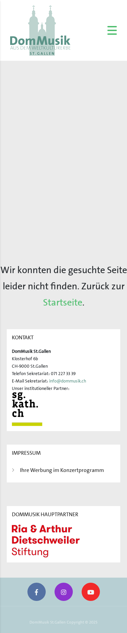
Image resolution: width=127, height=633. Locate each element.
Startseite (62, 302)
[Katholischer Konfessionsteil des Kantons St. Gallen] (27, 409)
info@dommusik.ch (67, 381)
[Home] (40, 30)
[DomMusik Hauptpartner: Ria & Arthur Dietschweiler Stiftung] (46, 541)
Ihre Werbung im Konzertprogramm (62, 470)
